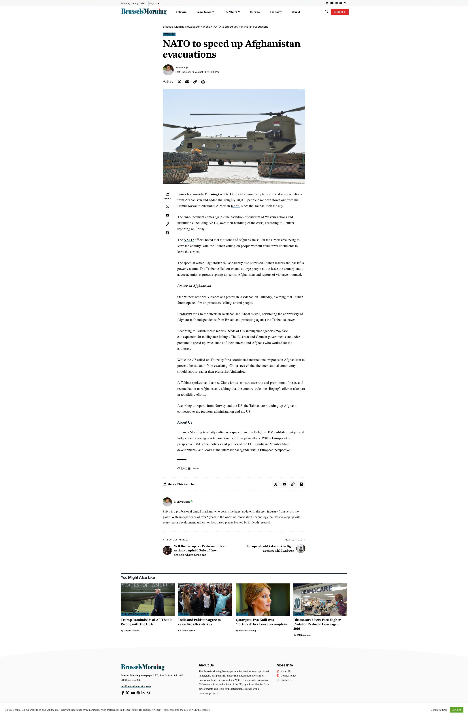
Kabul (235, 205)
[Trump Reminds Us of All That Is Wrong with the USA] (148, 599)
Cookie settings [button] (439, 709)
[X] (327, 3)
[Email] (187, 81)
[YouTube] (331, 3)
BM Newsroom (304, 635)
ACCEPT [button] (456, 709)
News (196, 468)
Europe (241, 614)
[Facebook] (323, 3)
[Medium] (345, 3)
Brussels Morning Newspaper (181, 26)
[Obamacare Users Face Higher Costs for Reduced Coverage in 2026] (320, 599)
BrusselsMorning (247, 630)
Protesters (184, 313)
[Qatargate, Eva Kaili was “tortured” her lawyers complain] (263, 599)
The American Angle (135, 614)
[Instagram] (336, 3)
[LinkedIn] (341, 3)
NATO (189, 239)
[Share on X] (179, 81)
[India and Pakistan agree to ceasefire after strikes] (205, 599)
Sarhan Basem (188, 630)
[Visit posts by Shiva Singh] (168, 69)
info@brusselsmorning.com (136, 686)
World (206, 26)
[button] (326, 12)
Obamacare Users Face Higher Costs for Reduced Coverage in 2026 (317, 624)
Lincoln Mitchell (131, 630)
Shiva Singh (182, 67)
